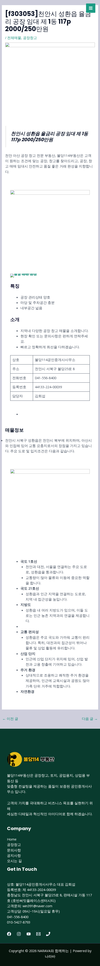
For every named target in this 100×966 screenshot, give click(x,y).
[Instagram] (19, 934)
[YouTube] (29, 934)
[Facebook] (9, 934)
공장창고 (30, 37)
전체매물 (14, 37)
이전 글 (10, 718)
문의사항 (14, 850)
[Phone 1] (48, 934)
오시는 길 (14, 860)
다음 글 (90, 718)
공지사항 (14, 855)
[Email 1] (38, 934)
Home (12, 839)
